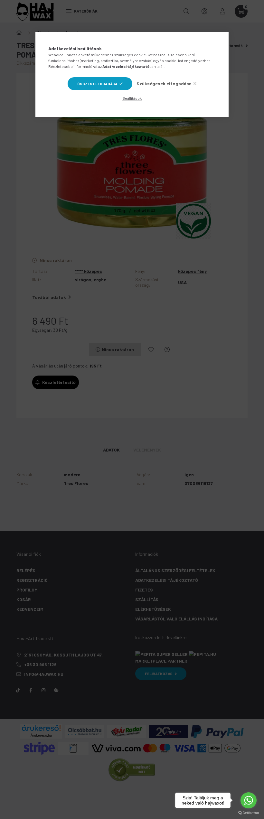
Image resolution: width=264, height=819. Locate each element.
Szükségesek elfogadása (164, 83)
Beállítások (132, 98)
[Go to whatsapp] (248, 800)
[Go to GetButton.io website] (248, 812)
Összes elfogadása (97, 83)
